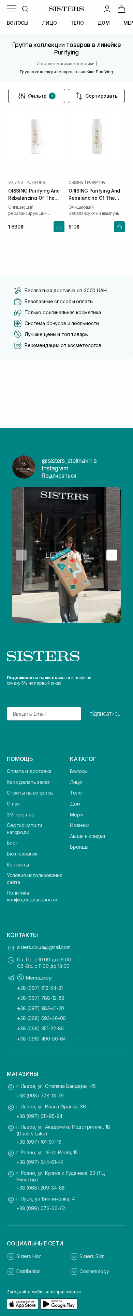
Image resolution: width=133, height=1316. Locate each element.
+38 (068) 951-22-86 (40, 1028)
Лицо (76, 782)
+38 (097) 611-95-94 (39, 1116)
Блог (12, 843)
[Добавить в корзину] (59, 226)
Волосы (79, 771)
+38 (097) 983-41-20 (40, 1008)
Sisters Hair (28, 1256)
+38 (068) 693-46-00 (41, 1018)
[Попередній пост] (21, 555)
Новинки (79, 825)
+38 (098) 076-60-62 (40, 1208)
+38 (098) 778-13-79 (40, 1095)
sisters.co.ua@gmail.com (44, 947)
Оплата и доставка (29, 771)
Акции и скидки (87, 836)
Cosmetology (94, 1271)
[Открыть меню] (11, 9)
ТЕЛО (77, 23)
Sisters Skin (92, 1256)
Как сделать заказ (28, 782)
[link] (121, 9)
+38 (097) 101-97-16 (38, 1142)
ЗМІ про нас (20, 814)
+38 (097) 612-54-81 (40, 988)
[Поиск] (25, 9)
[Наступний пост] (111, 555)
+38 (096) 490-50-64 (41, 1039)
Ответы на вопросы (30, 793)
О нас (13, 804)
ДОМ (104, 23)
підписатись (105, 713)
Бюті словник (22, 854)
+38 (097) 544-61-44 (40, 1162)
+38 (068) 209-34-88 (40, 1188)
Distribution (28, 1271)
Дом (75, 804)
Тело (76, 793)
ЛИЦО (49, 23)
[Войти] (107, 9)
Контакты (18, 865)
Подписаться (59, 475)
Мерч (76, 814)
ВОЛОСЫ (17, 23)
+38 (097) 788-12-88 (40, 998)
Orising (15, 182)
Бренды (79, 847)
